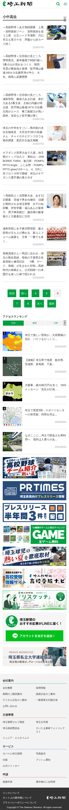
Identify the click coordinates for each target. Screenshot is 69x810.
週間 (34, 323)
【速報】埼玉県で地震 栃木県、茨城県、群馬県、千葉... (45, 362)
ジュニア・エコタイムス (16, 737)
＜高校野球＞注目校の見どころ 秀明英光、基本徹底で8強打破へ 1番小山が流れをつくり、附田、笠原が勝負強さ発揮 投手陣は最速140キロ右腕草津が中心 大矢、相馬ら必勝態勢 (23, 66)
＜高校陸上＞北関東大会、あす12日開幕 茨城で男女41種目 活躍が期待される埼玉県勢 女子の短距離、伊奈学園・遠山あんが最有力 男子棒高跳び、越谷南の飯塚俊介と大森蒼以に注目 (23, 206)
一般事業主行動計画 (47, 700)
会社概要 (7, 687)
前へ (24, 293)
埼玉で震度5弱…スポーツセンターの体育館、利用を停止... (45, 412)
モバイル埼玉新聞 (12, 753)
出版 (5, 759)
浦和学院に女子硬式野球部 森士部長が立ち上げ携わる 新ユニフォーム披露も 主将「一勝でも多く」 (23, 235)
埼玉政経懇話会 (11, 728)
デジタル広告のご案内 (15, 700)
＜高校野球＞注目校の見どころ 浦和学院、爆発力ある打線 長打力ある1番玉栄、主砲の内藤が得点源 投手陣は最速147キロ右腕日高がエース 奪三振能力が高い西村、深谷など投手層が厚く (23, 105)
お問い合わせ (10, 706)
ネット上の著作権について (17, 797)
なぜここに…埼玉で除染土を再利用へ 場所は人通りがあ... (45, 437)
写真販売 (41, 753)
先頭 (12, 293)
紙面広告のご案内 (45, 694)
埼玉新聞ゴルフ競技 (13, 722)
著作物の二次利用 (45, 781)
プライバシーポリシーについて (19, 802)
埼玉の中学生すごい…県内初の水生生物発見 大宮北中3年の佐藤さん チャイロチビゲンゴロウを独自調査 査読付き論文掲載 (23, 134)
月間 (56, 323)
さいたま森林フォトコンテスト (50, 730)
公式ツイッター (11, 765)
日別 (13, 323)
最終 (51, 303)
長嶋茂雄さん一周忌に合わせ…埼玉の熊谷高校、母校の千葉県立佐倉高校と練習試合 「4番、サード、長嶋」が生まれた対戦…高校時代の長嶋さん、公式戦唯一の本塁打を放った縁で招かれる (23, 264)
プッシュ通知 (43, 759)
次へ (39, 303)
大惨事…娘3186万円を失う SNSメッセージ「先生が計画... (45, 387)
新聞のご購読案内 (12, 694)
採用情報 (41, 687)
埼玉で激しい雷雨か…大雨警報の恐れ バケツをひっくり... (45, 337)
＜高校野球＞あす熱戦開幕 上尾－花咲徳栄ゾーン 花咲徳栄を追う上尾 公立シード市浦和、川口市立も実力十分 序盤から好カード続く (23, 35)
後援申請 (7, 781)
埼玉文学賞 (42, 722)
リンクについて (11, 793)
